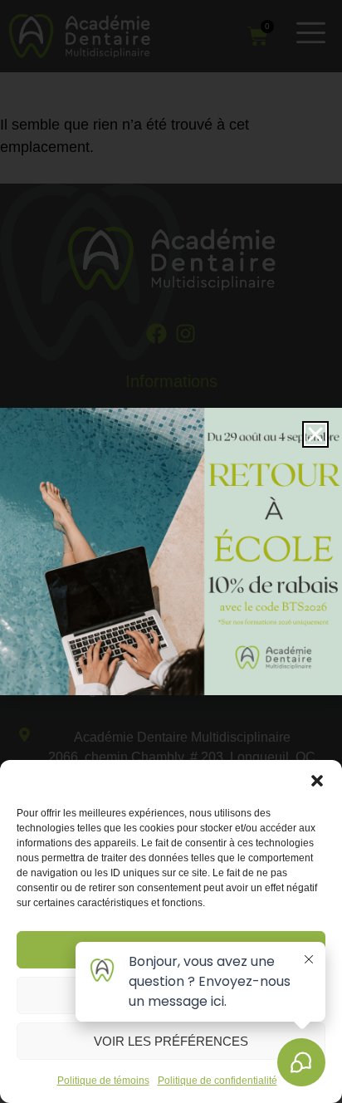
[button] (317, 780)
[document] (171, 551)
